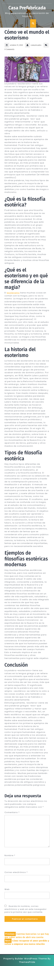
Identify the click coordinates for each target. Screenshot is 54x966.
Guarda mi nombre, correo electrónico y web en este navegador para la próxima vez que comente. (25, 909)
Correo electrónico (16, 872)
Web (7, 889)
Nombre (9, 855)
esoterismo (13, 292)
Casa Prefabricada (27, 8)
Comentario (12, 812)
